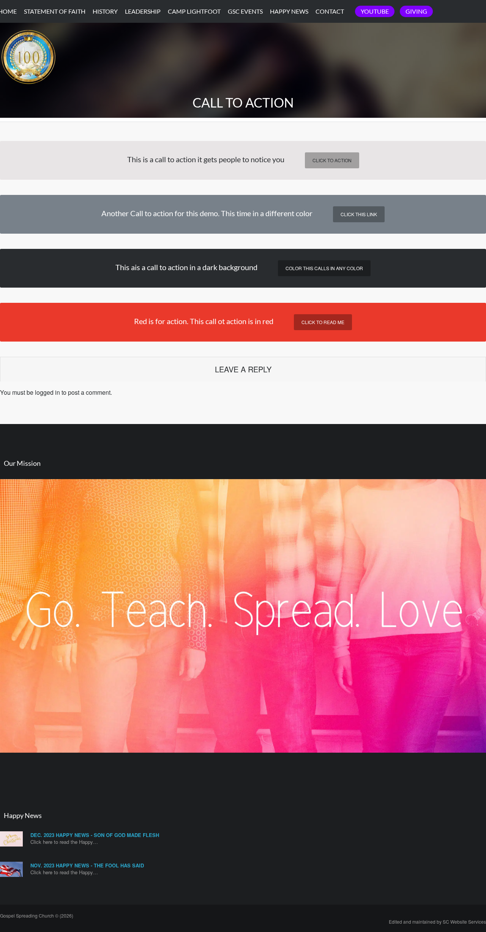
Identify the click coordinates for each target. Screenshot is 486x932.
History (105, 11)
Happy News (289, 11)
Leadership (143, 11)
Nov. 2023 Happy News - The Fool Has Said (87, 865)
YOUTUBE (375, 11)
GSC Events (245, 11)
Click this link (359, 214)
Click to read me (322, 322)
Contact (330, 11)
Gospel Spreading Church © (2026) (36, 915)
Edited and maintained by (437, 921)
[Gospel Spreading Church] (28, 90)
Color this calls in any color (324, 268)
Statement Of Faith (54, 11)
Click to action (332, 160)
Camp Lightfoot (194, 11)
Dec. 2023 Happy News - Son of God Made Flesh (94, 835)
